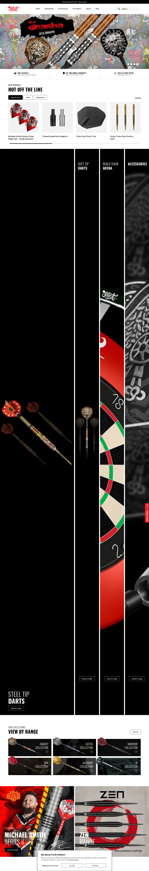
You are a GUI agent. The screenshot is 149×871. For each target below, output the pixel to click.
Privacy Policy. (74, 860)
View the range (87, 850)
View (12, 850)
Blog (97, 9)
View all (138, 98)
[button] (37, 9)
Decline (95, 865)
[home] (13, 8)
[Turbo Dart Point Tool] (91, 117)
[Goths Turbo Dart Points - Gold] (125, 117)
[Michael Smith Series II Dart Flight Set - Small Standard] (23, 117)
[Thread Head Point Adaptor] (57, 117)
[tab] (15, 97)
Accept (72, 865)
